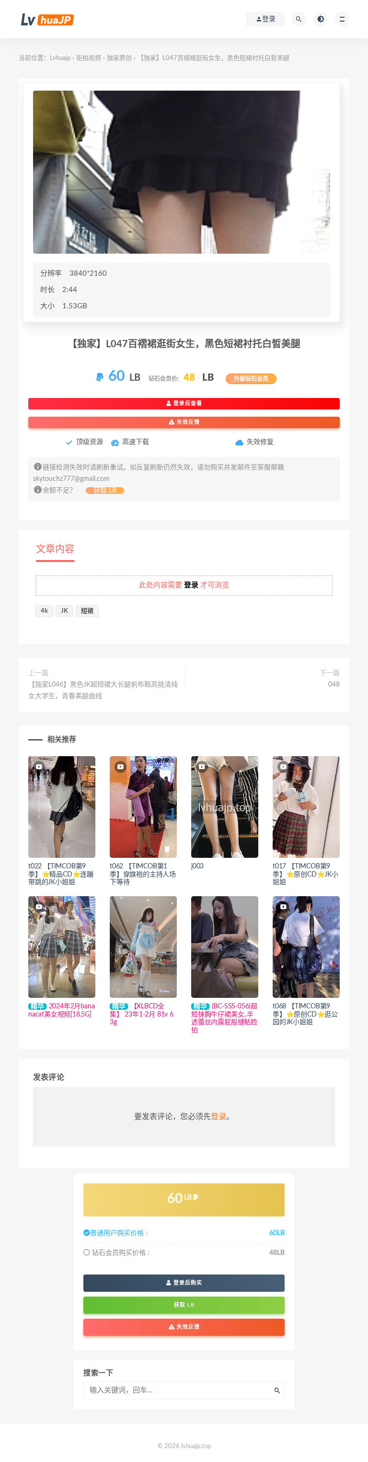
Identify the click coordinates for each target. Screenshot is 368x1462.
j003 (197, 866)
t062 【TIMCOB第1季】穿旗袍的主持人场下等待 (143, 874)
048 (334, 684)
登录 (218, 1117)
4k (44, 611)
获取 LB (104, 490)
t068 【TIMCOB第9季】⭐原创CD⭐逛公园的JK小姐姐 (305, 1014)
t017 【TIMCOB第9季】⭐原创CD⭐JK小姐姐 (305, 874)
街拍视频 (88, 58)
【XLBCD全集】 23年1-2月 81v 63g (141, 1014)
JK (64, 611)
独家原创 (119, 58)
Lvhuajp (60, 58)
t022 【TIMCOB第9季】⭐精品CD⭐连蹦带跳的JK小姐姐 (60, 874)
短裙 (87, 611)
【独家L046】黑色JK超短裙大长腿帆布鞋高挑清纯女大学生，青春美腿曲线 (103, 690)
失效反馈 (187, 422)
